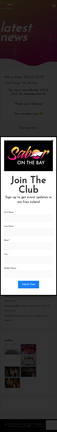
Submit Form (28, 284)
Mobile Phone (10, 268)
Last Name (9, 226)
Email (6, 240)
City (6, 254)
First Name (9, 212)
